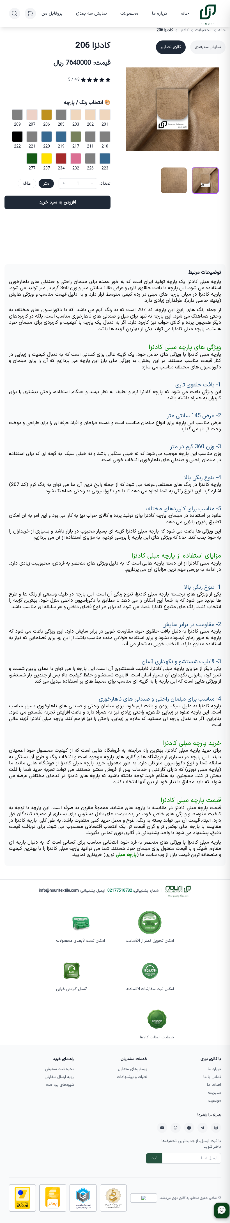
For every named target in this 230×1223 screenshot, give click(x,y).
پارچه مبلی (126, 855)
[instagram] (216, 1128)
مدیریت (214, 1093)
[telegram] (202, 1128)
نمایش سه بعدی (91, 13)
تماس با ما (212, 1077)
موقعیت (214, 1101)
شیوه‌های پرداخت (60, 1085)
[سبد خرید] (30, 13)
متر (46, 183)
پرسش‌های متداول (132, 1069)
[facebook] (189, 1128)
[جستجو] (14, 13)
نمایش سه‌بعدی (208, 47)
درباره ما (159, 13)
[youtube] (162, 1128)
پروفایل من (52, 13)
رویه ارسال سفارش (59, 1077)
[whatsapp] (176, 1128)
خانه (185, 13)
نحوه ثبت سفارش (59, 1069)
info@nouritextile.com (59, 891)
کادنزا (184, 30)
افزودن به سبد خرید (57, 202)
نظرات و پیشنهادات (132, 1077)
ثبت (154, 1158)
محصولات (129, 13)
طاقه (26, 183)
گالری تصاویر (170, 47)
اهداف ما (214, 1085)
